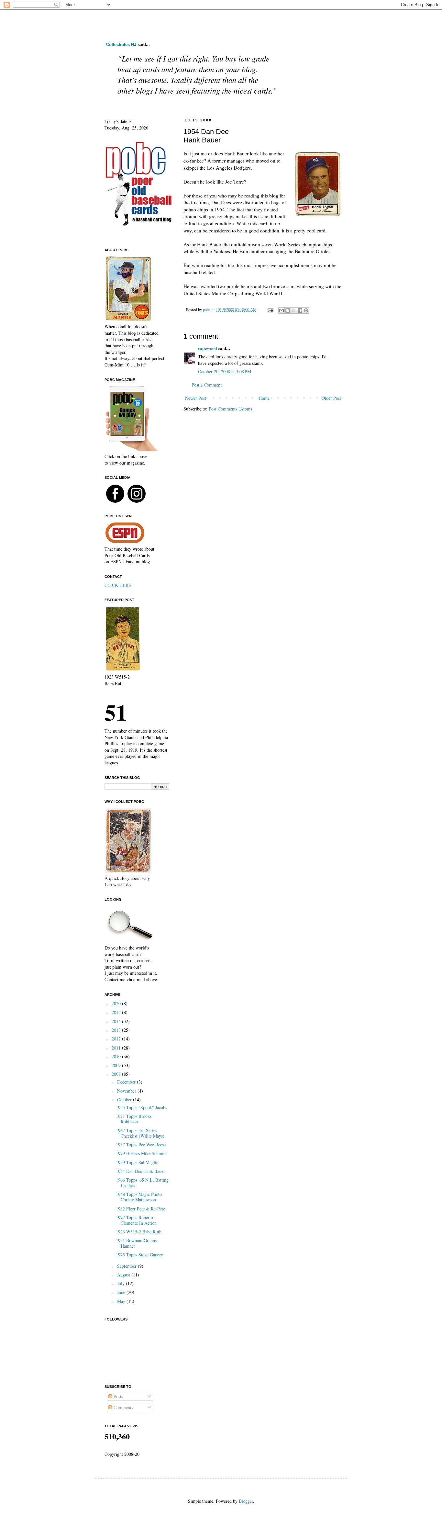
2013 (117, 1030)
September (127, 1266)
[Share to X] (294, 310)
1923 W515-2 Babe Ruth (138, 1232)
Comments (122, 1407)
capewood (207, 348)
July (121, 1283)
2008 (117, 1074)
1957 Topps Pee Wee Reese (141, 1144)
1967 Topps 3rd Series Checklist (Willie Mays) (140, 1133)
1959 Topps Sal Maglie (137, 1162)
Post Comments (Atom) (230, 409)
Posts (117, 1396)
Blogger (246, 1501)
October (125, 1099)
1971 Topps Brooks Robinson (133, 1119)
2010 (117, 1056)
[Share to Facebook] (300, 310)
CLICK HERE (118, 585)
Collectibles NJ (121, 44)
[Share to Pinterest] (306, 310)
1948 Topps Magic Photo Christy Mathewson (139, 1197)
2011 (117, 1048)
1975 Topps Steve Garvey (139, 1255)
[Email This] (281, 310)
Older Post (331, 398)
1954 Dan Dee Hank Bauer (140, 1171)
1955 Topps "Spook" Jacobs (141, 1107)
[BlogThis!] (287, 310)
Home (264, 398)
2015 (117, 1012)
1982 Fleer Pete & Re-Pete (140, 1209)
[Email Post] (270, 309)
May (122, 1301)
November (127, 1091)
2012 (117, 1039)
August (124, 1275)
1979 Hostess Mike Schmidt (141, 1153)
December (127, 1082)
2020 (117, 1003)
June (122, 1292)
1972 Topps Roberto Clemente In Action (136, 1220)
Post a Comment (207, 385)
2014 (117, 1021)
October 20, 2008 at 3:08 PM (224, 371)
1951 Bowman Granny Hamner (136, 1243)
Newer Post (195, 398)
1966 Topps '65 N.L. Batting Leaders (142, 1182)
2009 (117, 1065)
